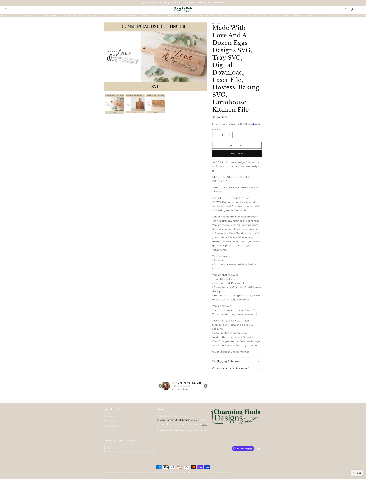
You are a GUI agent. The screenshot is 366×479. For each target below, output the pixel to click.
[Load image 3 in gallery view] (155, 103)
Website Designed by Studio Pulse (148, 472)
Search (108, 416)
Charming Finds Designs (122, 472)
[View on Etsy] (166, 386)
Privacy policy (172, 472)
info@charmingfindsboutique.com (178, 420)
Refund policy (187, 472)
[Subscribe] (152, 448)
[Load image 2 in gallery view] (135, 103)
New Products (112, 426)
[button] (6, 10)
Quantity (216, 129)
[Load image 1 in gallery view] (114, 103)
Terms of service (203, 472)
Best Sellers (110, 421)
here (204, 424)
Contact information (221, 472)
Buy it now (237, 153)
